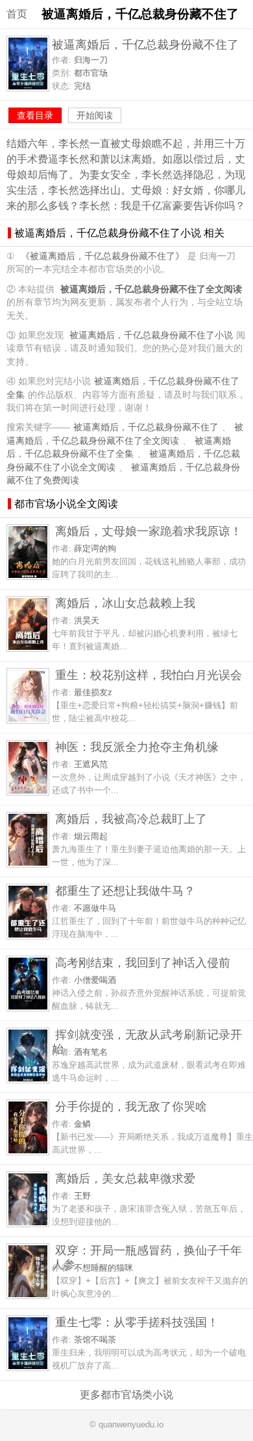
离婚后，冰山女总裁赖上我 (125, 603)
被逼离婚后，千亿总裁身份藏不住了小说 (151, 335)
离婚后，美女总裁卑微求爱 (125, 1178)
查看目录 (35, 115)
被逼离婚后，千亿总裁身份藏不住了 (146, 427)
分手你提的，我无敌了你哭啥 (131, 1106)
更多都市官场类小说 (126, 1394)
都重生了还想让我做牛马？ (125, 890)
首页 (16, 13)
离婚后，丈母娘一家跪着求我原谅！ (148, 531)
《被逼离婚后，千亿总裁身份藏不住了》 (102, 256)
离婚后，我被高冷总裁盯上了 (131, 818)
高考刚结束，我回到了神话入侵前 (142, 962)
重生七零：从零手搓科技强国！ (137, 1322)
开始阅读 (95, 115)
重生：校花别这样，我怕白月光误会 (148, 675)
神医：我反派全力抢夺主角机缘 (137, 747)
